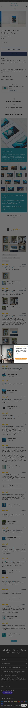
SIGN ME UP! (21, 358)
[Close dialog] (27, 346)
